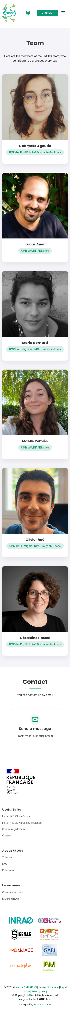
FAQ (4, 863)
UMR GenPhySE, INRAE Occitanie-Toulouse (35, 152)
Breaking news (11, 898)
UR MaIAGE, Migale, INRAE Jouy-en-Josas (35, 546)
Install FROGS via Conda (16, 816)
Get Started (47, 13)
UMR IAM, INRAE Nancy (35, 250)
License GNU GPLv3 (25, 987)
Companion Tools (12, 892)
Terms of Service (48, 987)
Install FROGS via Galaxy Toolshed (22, 822)
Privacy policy (39, 991)
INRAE (30, 995)
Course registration (13, 829)
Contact (7, 835)
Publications (9, 870)
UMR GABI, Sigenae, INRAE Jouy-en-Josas (35, 349)
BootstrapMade (42, 1004)
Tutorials (7, 857)
